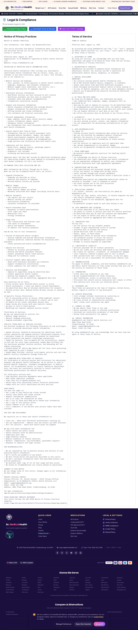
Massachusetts (73, 582)
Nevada (56, 585)
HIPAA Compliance (111, 526)
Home (40, 519)
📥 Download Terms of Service (43, 29)
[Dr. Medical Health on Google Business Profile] (80, 553)
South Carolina (121, 587)
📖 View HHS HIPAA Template (71, 29)
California (72, 577)
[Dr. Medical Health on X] (66, 553)
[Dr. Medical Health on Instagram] (62, 553)
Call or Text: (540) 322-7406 (93, 547)
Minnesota (104, 582)
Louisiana (24, 582)
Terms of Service (111, 522)
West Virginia (10, 592)
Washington (104, 589)
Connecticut (104, 577)
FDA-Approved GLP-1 (78, 525)
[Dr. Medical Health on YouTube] (71, 553)
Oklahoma (57, 587)
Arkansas (56, 577)
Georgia (24, 580)
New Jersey (88, 585)
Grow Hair (62, 8)
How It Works (42, 522)
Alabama (8, 577)
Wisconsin (25, 592)
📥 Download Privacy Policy (15, 29)
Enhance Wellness (77, 533)
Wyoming (40, 592)
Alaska (24, 577)
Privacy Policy (110, 519)
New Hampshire (74, 585)
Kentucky (9, 582)
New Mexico (105, 585)
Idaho (55, 580)
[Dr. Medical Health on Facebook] (57, 553)
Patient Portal (125, 8)
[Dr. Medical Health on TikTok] (76, 553)
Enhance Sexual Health (78, 530)
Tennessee (25, 589)
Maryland (56, 582)
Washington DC (121, 589)
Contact (101, 8)
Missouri (8, 585)
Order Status (112, 8)
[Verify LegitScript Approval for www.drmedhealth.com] (9, 535)
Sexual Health (73, 8)
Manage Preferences (63, 624)
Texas (39, 589)
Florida (8, 580)
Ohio (39, 587)
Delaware (120, 577)
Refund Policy (110, 532)
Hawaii (40, 580)
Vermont (71, 589)
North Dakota (26, 587)
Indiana (87, 580)
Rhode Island (105, 587)
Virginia (87, 589)
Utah (55, 589)
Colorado (88, 577)
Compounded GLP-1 (77, 522)
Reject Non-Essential (83, 624)
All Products (52, 8)
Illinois (71, 580)
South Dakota (10, 589)
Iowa (102, 580)
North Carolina (10, 587)
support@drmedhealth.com (68, 547)
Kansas (119, 580)
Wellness (83, 8)
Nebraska (40, 585)
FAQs (40, 528)
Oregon (71, 587)
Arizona (40, 577)
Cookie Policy (110, 529)
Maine (39, 582)
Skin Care (92, 8)
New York (120, 585)
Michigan (88, 582)
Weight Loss (39, 8)
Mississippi (120, 582)
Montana (24, 585)
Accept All (99, 624)
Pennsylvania (89, 587)
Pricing (40, 525)
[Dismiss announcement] (136, 14)
